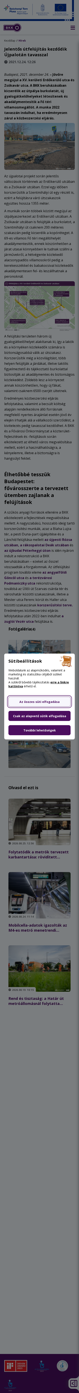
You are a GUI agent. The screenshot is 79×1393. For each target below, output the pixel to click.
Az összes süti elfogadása (39, 702)
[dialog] (39, 696)
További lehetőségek (39, 730)
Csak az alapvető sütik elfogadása (39, 716)
